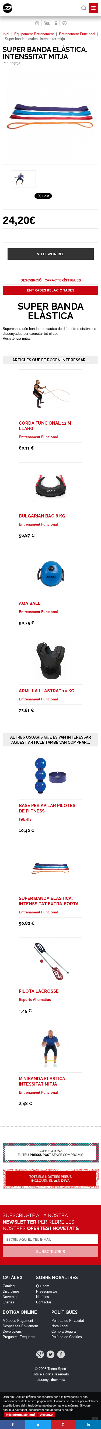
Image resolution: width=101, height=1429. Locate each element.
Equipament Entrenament (34, 34)
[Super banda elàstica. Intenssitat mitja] (50, 162)
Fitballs (25, 819)
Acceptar (46, 1414)
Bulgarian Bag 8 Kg (42, 516)
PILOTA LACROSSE (39, 991)
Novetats (10, 1297)
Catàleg (9, 1286)
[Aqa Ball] (50, 591)
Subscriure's (50, 1251)
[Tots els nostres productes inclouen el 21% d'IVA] (50, 1181)
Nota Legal (59, 1326)
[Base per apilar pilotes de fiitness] (50, 793)
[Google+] (40, 1354)
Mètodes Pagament (18, 1321)
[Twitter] (50, 1354)
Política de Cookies (66, 1337)
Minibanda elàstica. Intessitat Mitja (42, 1081)
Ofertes (8, 1302)
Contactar (43, 1302)
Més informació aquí (20, 1414)
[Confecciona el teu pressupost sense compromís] (50, 1156)
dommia (58, 1380)
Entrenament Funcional (77, 34)
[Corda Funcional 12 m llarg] (50, 410)
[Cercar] (83, 8)
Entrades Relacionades (50, 290)
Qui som (42, 1286)
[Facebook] (61, 1354)
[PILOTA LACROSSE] (50, 978)
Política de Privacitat (67, 1321)
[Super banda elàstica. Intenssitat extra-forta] (50, 886)
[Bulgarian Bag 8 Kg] (50, 503)
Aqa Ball (30, 603)
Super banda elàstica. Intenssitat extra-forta (49, 901)
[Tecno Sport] (12, 12)
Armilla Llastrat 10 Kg (46, 690)
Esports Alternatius (35, 1000)
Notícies (42, 1297)
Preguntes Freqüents (19, 1337)
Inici (6, 34)
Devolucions (12, 1331)
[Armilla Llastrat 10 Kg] (50, 678)
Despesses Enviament (20, 1326)
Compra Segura (63, 1331)
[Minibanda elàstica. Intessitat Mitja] (50, 1066)
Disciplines (11, 1291)
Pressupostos (47, 1291)
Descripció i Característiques (50, 280)
